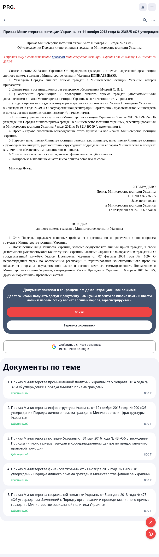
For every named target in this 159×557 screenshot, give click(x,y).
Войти (79, 312)
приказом (58, 57)
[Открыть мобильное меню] (152, 7)
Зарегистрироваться (79, 325)
